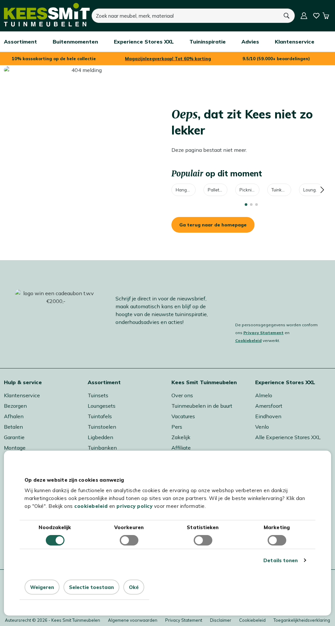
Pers (176, 426)
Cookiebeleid (248, 340)
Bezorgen (15, 405)
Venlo (262, 426)
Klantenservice (22, 395)
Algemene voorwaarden (132, 620)
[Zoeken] (286, 16)
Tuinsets (98, 395)
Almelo (263, 395)
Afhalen (14, 416)
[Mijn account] (304, 15)
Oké (134, 587)
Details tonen (280, 560)
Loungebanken (313, 189)
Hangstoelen (186, 189)
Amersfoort (268, 405)
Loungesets (101, 405)
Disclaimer (220, 620)
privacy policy (134, 506)
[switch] (129, 540)
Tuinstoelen (102, 426)
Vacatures (183, 416)
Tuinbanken (102, 447)
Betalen (13, 426)
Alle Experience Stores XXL (288, 437)
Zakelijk (180, 437)
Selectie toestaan (91, 587)
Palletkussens (218, 189)
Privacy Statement (263, 332)
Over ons (182, 395)
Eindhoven (268, 416)
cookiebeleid (91, 506)
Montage (15, 447)
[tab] (246, 204)
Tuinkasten (281, 189)
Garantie (14, 437)
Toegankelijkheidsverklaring (301, 620)
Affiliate (181, 447)
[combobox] (185, 16)
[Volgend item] (322, 190)
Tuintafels (100, 416)
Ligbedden (100, 437)
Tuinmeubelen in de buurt (201, 405)
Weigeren (42, 587)
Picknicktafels (249, 189)
